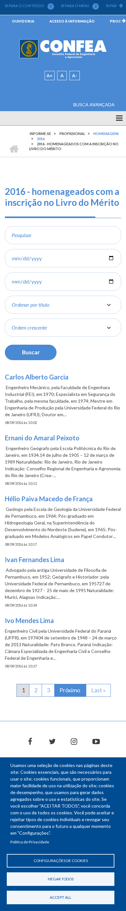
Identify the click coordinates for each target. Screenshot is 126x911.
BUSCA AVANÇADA (94, 104)
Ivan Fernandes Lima (34, 559)
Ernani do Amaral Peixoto (42, 438)
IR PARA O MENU (79, 6)
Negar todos (61, 879)
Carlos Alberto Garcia (36, 377)
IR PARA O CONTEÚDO (28, 6)
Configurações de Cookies (61, 860)
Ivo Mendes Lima (29, 620)
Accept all (60, 897)
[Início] (63, 49)
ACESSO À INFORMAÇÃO (72, 21)
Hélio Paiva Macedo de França (49, 499)
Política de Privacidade (29, 841)
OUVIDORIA (23, 21)
